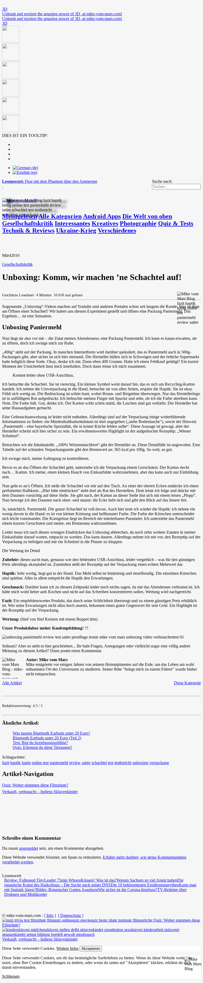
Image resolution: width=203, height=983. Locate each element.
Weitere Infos (67, 948)
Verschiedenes (117, 230)
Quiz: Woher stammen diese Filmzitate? (35, 785)
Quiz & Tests (175, 223)
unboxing (140, 762)
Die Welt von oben (147, 216)
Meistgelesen (19, 216)
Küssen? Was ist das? (99, 880)
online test (40, 762)
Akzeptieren (91, 949)
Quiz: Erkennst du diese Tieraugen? (42, 747)
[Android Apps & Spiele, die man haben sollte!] (101, 79)
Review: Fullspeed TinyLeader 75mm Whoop (42, 880)
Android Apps (102, 216)
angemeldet (28, 848)
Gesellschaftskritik (27, 223)
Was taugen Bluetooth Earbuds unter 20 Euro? (51, 733)
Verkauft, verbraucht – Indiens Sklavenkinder (40, 791)
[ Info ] (50, 915)
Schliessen (11, 976)
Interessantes (72, 223)
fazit (5, 762)
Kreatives (105, 223)
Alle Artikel (12, 683)
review (75, 762)
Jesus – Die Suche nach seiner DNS (81, 885)
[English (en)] (25, 172)
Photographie (138, 223)
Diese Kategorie (187, 683)
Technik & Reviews (28, 230)
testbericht (122, 762)
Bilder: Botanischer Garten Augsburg (67, 889)
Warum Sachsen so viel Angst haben (147, 880)
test (110, 762)
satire (86, 762)
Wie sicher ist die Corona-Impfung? (127, 889)
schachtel (99, 762)
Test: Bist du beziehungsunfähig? (40, 742)
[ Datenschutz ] (70, 915)
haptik (15, 762)
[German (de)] (25, 167)
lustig (26, 762)
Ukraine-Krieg (76, 230)
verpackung (159, 762)
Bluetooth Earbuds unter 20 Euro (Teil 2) (47, 738)
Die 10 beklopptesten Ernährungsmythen (145, 885)
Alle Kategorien (60, 216)
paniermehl (59, 762)
